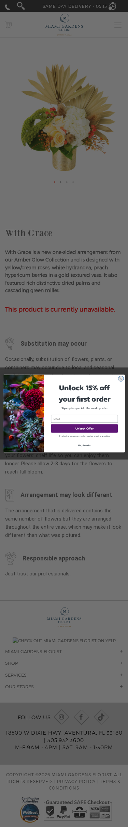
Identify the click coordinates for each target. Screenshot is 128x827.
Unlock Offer (84, 428)
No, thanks (84, 445)
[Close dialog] (121, 378)
